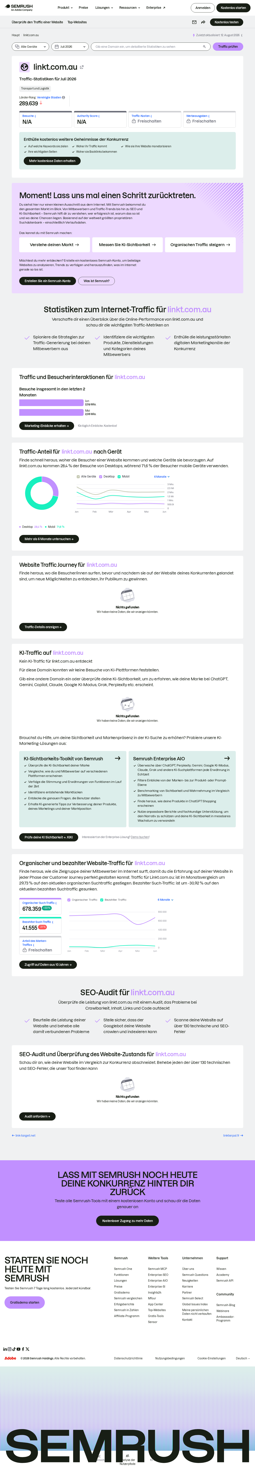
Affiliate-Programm (126, 1316)
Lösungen (102, 7)
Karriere (187, 1286)
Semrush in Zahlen (126, 1310)
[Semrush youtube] (18, 1349)
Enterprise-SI (156, 1286)
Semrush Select (192, 1298)
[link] (37, 22)
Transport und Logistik (35, 88)
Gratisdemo (122, 1292)
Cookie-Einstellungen (212, 1358)
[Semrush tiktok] (14, 1349)
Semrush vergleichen (128, 1298)
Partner (187, 1292)
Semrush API (224, 1280)
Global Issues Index (195, 1304)
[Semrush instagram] (9, 1349)
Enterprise (153, 7)
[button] (194, 22)
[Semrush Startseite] (18, 7)
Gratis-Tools (156, 1316)
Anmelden (202, 8)
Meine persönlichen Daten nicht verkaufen (197, 1312)
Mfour (152, 1298)
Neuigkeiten (190, 1280)
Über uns (188, 1268)
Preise (83, 7)
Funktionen (121, 1274)
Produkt (63, 7)
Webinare (222, 1311)
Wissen (221, 1268)
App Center (155, 1304)
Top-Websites (157, 1310)
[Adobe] (10, 1358)
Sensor (152, 1322)
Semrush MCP (157, 1268)
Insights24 (154, 1292)
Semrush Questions (195, 1274)
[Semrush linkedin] (5, 1349)
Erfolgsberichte (124, 1304)
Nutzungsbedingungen (170, 1358)
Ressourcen (128, 7)
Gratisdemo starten (24, 1302)
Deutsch (241, 1358)
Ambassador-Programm (225, 1318)
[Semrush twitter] (27, 1349)
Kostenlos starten (233, 8)
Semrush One (123, 1268)
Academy (222, 1274)
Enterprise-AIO (158, 1280)
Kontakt (187, 1319)
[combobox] (146, 47)
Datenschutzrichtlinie (128, 1358)
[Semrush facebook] (23, 1349)
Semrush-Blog (225, 1305)
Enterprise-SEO (158, 1274)
